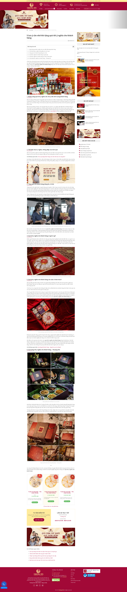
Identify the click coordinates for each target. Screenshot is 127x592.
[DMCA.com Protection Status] (56, 581)
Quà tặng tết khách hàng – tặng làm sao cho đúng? (49, 348)
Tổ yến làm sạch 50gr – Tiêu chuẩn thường (67, 493)
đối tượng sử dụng (84, 147)
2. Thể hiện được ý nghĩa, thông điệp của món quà (39, 52)
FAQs (72, 578)
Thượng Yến (63, 517)
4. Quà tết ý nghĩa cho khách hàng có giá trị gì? (38, 55)
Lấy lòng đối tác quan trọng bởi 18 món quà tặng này (92, 117)
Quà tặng (31, 31)
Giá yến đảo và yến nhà (85, 155)
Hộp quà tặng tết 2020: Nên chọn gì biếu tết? (92, 106)
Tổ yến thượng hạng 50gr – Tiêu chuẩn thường (50, 493)
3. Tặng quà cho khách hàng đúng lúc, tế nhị (38, 54)
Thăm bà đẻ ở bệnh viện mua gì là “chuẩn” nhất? (40, 555)
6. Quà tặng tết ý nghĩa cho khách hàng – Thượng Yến (40, 59)
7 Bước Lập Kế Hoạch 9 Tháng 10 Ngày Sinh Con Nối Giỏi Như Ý (88, 53)
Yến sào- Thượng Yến (32, 6)
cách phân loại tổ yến (85, 149)
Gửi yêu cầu (39, 521)
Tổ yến (40, 8)
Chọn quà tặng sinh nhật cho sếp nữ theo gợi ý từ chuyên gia (43, 553)
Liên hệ (72, 577)
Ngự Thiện (71, 8)
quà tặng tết (54, 112)
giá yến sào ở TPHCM (85, 145)
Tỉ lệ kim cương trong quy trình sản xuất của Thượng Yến (92, 123)
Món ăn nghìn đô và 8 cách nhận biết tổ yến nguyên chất (92, 112)
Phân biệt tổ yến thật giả (85, 157)
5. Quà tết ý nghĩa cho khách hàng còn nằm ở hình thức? (40, 57)
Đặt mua (35, 503)
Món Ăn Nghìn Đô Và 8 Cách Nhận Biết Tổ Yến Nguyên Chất (87, 49)
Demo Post (79, 57)
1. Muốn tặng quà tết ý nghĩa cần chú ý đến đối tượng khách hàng (42, 50)
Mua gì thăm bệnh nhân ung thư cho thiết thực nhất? (41, 560)
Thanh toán (73, 584)
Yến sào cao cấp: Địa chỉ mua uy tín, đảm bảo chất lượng (92, 61)
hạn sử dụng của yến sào (86, 151)
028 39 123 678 (89, 1)
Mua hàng (73, 580)
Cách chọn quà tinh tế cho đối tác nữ (88, 153)
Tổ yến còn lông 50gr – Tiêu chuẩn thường (34, 493)
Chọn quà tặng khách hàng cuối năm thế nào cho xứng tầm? (51, 157)
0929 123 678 (97, 1)
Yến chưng (59, 8)
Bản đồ (65, 578)
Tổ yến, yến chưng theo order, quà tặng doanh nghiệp (40, 1)
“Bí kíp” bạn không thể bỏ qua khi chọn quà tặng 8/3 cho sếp (42, 558)
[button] (9, 20)
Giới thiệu (78, 8)
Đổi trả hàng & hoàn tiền (75, 582)
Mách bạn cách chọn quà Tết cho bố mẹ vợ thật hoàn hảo (42, 562)
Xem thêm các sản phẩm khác (51, 507)
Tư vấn (65, 8)
